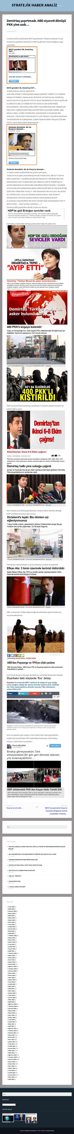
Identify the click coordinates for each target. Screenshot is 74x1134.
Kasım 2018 (11, 997)
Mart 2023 (11, 922)
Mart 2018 (11, 1015)
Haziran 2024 (12, 911)
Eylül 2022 (11, 933)
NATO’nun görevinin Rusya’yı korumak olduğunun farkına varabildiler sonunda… (56, 810)
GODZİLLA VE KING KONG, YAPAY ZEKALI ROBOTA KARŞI (25, 865)
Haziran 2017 (12, 1033)
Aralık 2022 (11, 927)
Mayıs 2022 (11, 938)
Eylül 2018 (11, 1002)
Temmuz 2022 (12, 935)
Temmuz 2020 (12, 969)
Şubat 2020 (11, 980)
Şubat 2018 (11, 1017)
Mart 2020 (11, 977)
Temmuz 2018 (12, 1006)
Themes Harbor (50, 1130)
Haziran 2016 (12, 1059)
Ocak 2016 (11, 1070)
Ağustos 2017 (12, 1028)
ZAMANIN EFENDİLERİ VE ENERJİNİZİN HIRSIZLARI (23, 859)
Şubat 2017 (11, 1042)
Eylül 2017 (11, 1026)
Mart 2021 (11, 960)
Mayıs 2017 (11, 1035)
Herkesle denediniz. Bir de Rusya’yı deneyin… (26, 169)
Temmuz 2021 (12, 953)
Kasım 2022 (11, 929)
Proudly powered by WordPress (28, 1130)
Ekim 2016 (11, 1050)
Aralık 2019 (11, 984)
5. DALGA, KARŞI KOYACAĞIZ (17, 887)
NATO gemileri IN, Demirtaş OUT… (21, 88)
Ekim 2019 (11, 986)
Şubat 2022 (11, 942)
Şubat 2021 (11, 962)
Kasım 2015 (11, 1075)
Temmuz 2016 (12, 1057)
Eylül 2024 (11, 909)
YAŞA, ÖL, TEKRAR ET (15, 876)
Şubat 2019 (11, 993)
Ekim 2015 (11, 1077)
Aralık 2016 (11, 1046)
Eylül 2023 (11, 915)
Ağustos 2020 (12, 966)
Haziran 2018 (12, 1008)
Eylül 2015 (11, 1079)
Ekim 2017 (11, 1024)
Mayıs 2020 (11, 973)
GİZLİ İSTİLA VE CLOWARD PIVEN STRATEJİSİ (22, 870)
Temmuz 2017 (12, 1030)
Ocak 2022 (11, 944)
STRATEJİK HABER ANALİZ (34, 5)
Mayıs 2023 (11, 918)
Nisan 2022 (11, 940)
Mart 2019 (11, 991)
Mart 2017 (11, 1039)
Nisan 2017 (11, 1037)
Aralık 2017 (11, 1022)
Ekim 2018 (11, 1000)
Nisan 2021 (11, 957)
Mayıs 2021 (11, 955)
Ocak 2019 (11, 995)
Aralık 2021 (11, 946)
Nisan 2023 (11, 920)
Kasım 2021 (11, 949)
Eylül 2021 (11, 951)
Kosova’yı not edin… (15, 807)
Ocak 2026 (11, 907)
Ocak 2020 (11, 982)
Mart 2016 (11, 1066)
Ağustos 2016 (12, 1055)
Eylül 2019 (11, 988)
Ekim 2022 (11, 931)
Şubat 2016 (11, 1068)
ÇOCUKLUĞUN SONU (15, 881)
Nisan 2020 (11, 975)
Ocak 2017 (11, 1044)
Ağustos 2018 (12, 1004)
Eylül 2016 (11, 1053)
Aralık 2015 (11, 1073)
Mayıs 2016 (11, 1062)
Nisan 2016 (11, 1064)
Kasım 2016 (11, 1048)
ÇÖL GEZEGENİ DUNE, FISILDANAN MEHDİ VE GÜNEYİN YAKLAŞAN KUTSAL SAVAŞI (32, 854)
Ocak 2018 (11, 1019)
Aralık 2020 (11, 964)
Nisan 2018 (11, 1013)
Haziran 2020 (12, 971)
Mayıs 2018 (11, 1011)
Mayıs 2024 (11, 913)
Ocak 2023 (11, 924)
